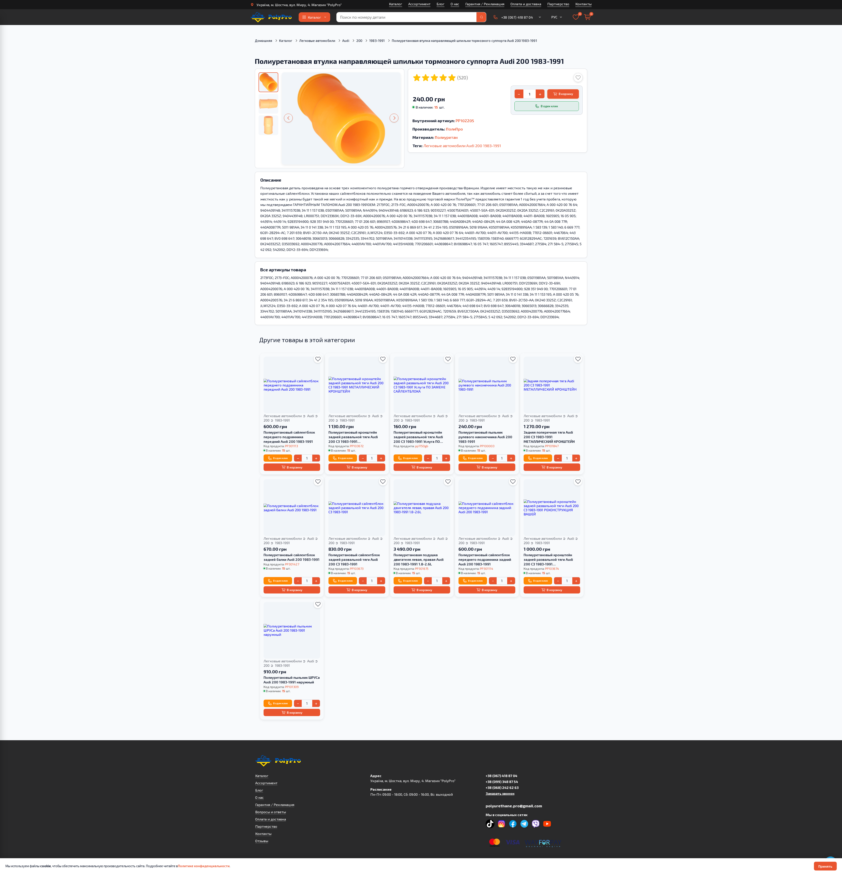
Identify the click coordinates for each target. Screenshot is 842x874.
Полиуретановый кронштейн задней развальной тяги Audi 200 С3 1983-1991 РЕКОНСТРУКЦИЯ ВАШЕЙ (548, 559)
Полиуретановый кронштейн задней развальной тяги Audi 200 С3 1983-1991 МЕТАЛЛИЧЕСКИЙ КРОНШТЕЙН (354, 437)
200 (359, 41)
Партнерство (558, 4)
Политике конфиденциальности (204, 866)
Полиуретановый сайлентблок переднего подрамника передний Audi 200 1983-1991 (289, 436)
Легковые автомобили (317, 41)
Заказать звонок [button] (500, 793)
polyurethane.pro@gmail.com (514, 805)
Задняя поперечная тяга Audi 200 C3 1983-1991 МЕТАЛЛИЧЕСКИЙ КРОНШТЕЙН (549, 436)
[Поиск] (481, 17)
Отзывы (261, 841)
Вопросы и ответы (270, 812)
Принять (825, 866)
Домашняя (263, 41)
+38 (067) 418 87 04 (501, 776)
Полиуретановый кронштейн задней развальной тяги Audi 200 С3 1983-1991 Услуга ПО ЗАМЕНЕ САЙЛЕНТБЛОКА (418, 437)
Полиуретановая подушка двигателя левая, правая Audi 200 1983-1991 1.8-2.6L (419, 559)
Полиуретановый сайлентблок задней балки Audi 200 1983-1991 (291, 557)
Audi (345, 41)
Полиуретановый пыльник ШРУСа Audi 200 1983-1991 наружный (292, 679)
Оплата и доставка (525, 4)
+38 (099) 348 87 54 (502, 781)
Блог (440, 4)
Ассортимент (419, 4)
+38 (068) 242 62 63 (502, 787)
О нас (455, 4)
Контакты (583, 4)
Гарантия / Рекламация (484, 4)
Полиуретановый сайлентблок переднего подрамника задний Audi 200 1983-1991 (484, 559)
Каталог (395, 4)
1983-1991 (377, 41)
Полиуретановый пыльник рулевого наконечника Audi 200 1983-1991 (485, 436)
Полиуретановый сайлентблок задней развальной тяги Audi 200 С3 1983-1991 (354, 559)
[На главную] (271, 17)
